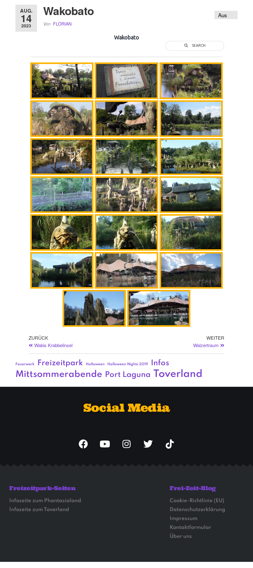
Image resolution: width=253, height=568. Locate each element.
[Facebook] (83, 444)
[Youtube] (105, 444)
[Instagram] (126, 444)
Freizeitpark (60, 363)
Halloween (95, 364)
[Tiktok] (169, 444)
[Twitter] (148, 444)
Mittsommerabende (58, 374)
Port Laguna (128, 375)
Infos (160, 363)
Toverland (177, 374)
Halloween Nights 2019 (127, 364)
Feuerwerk (25, 364)
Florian (62, 24)
